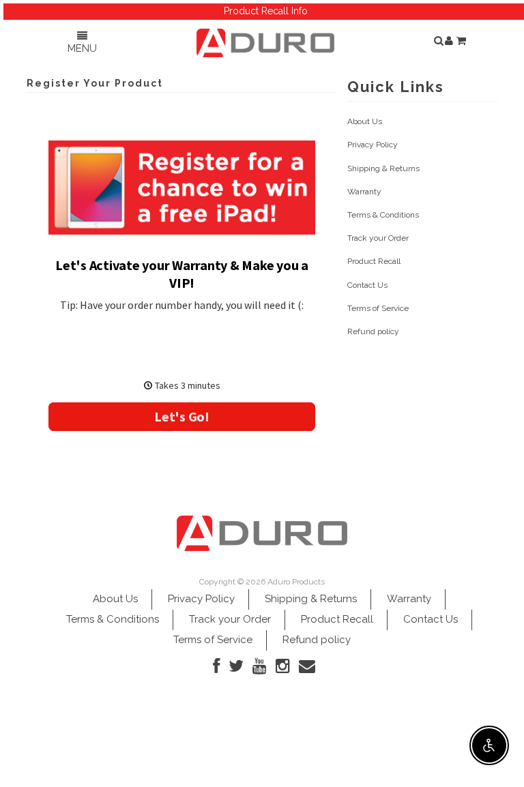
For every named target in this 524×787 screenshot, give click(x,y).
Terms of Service (378, 308)
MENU (82, 48)
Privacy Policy (372, 144)
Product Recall (374, 261)
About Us (364, 121)
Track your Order (378, 238)
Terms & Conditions (383, 215)
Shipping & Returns (383, 168)
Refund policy (373, 331)
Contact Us (367, 285)
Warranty (364, 191)
